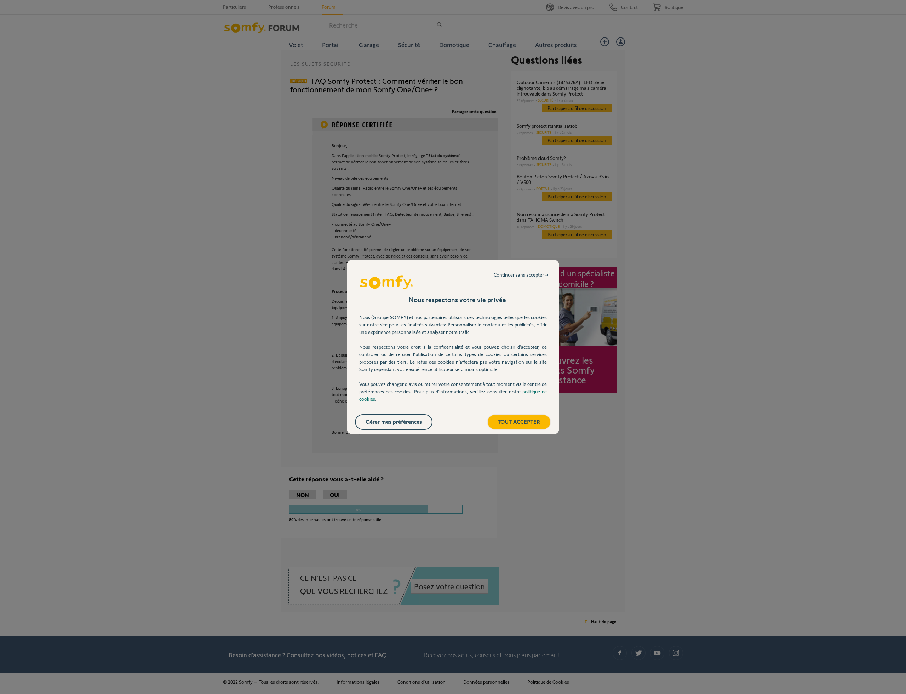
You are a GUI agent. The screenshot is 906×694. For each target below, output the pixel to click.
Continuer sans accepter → (521, 275)
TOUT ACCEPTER (519, 421)
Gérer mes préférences (394, 421)
